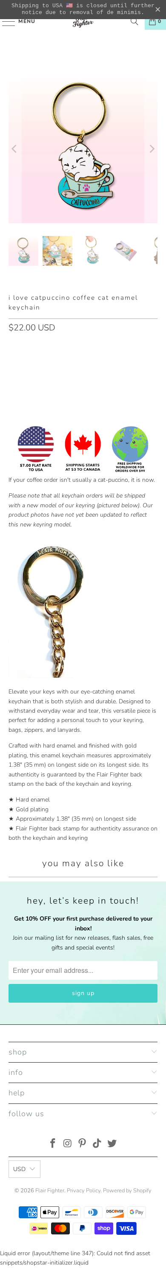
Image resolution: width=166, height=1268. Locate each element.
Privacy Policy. (84, 1190)
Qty (13, 346)
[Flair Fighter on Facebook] (53, 1144)
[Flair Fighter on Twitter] (112, 1144)
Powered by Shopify (127, 1190)
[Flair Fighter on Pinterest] (82, 1144)
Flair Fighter (49, 1190)
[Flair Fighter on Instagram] (67, 1144)
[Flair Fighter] (83, 21)
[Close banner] (158, 10)
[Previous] (15, 149)
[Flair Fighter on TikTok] (97, 1144)
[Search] (134, 21)
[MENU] (4, 21)
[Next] (151, 149)
